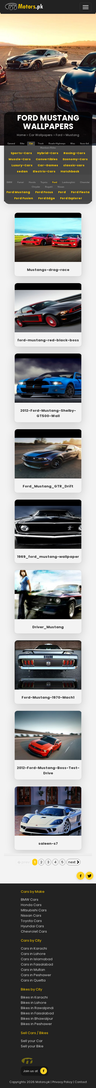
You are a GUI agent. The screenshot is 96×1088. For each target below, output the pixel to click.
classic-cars (74, 165)
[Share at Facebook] (81, 878)
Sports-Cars (21, 153)
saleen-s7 (48, 843)
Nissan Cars (31, 915)
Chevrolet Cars (34, 931)
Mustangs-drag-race (48, 269)
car (31, 143)
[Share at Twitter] (89, 878)
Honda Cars (31, 904)
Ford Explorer (71, 198)
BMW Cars (29, 899)
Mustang (72, 135)
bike (22, 143)
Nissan (61, 187)
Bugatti (49, 187)
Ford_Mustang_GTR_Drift (48, 486)
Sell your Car (32, 1040)
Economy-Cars (75, 159)
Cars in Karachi (34, 948)
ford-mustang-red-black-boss (48, 340)
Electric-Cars (44, 171)
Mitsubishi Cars (34, 910)
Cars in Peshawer (36, 975)
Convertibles (47, 159)
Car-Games (48, 165)
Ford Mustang (18, 192)
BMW (9, 182)
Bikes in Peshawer (36, 1023)
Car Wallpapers (41, 135)
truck (40, 143)
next (72, 862)
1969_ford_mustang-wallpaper (48, 556)
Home (21, 135)
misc (72, 143)
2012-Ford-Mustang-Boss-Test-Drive (48, 770)
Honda (32, 182)
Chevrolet (85, 182)
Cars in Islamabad (37, 959)
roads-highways (57, 143)
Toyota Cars (31, 920)
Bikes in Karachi (34, 997)
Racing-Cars (74, 153)
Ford (59, 135)
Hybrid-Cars (47, 153)
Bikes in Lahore (33, 1002)
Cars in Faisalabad (37, 964)
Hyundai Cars (32, 926)
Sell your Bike (32, 1046)
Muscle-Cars (20, 159)
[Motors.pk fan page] (43, 1073)
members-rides (48, 148)
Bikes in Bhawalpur (37, 1018)
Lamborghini (68, 182)
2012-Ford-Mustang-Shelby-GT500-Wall (48, 413)
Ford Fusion (23, 198)
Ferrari (20, 182)
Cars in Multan (33, 969)
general (11, 143)
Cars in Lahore (33, 953)
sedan (22, 171)
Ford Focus (44, 192)
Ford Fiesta (80, 192)
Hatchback (70, 171)
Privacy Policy (62, 1082)
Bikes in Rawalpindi (37, 1007)
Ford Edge (46, 198)
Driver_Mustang (48, 627)
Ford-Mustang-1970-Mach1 (48, 697)
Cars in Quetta (33, 980)
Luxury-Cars (22, 165)
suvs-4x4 (84, 143)
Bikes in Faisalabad (37, 1013)
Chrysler (36, 187)
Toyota (44, 182)
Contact (81, 1082)
